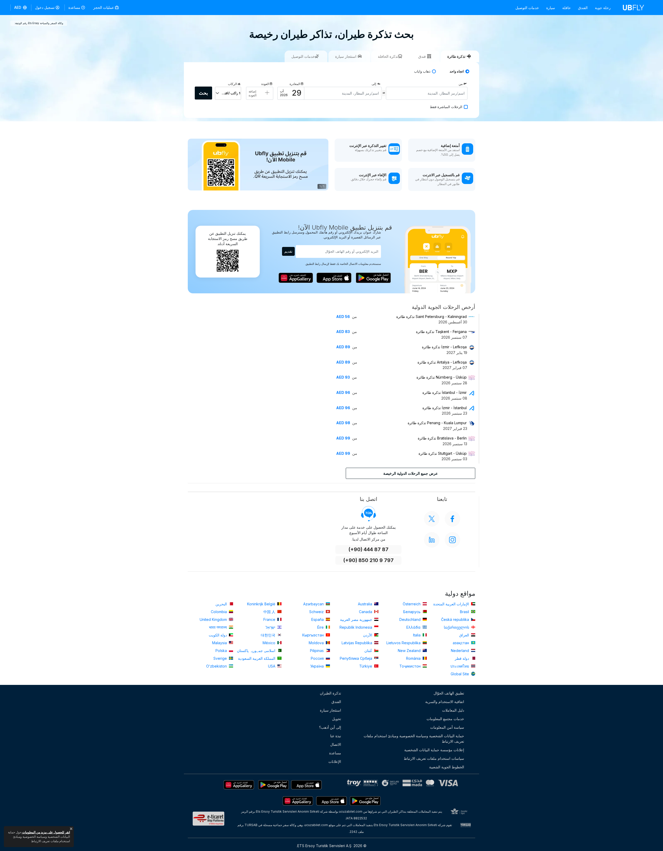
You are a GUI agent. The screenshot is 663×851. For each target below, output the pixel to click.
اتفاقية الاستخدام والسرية (444, 701)
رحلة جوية (603, 7)
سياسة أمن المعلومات (447, 727)
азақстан (461, 643)
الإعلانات (334, 761)
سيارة (550, 7)
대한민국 (268, 635)
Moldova (317, 643)
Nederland (460, 650)
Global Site (460, 674)
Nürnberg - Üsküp (441, 377)
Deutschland (410, 619)
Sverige (220, 658)
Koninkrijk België (261, 604)
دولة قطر (462, 658)
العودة (265, 84)
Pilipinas (317, 650)
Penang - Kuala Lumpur (437, 423)
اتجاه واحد (457, 71)
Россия (318, 658)
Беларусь (412, 611)
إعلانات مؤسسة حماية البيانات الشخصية (434, 750)
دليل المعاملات (453, 710)
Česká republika (455, 619)
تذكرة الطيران (330, 693)
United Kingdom (214, 619)
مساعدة (74, 7)
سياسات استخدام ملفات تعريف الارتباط (434, 758)
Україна (317, 666)
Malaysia (220, 643)
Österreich (412, 604)
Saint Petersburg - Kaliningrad (431, 316)
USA (272, 666)
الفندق (583, 7)
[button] (21, 7)
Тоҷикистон (410, 666)
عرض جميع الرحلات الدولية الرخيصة (410, 473)
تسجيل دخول (45, 7)
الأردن (368, 635)
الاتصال (335, 744)
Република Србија (356, 658)
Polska (221, 650)
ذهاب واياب (422, 71)
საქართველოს (457, 627)
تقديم (288, 251)
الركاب (232, 84)
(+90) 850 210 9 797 (368, 560)
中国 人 (269, 611)
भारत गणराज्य (218, 627)
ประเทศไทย (460, 666)
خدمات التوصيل (527, 7)
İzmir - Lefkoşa (444, 347)
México (269, 643)
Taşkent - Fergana (441, 331)
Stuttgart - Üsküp (443, 453)
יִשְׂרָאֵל (271, 627)
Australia (365, 604)
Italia (417, 635)
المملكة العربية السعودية (257, 658)
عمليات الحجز (104, 7)
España (318, 619)
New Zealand (410, 650)
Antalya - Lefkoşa (442, 362)
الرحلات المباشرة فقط (446, 107)
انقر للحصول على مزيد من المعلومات (45, 832)
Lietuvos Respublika (404, 643)
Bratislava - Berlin (442, 438)
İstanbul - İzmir (444, 392)
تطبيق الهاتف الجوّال (449, 693)
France (269, 619)
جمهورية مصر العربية (356, 619)
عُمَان (368, 650)
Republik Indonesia (356, 627)
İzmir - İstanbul (444, 408)
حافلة (566, 7)
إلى (374, 84)
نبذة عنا (335, 736)
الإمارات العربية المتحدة (451, 604)
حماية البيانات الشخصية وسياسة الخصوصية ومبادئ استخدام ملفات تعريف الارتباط (414, 738)
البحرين (221, 604)
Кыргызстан (313, 635)
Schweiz (317, 611)
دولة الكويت (218, 635)
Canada (366, 611)
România (414, 658)
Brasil (465, 611)
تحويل (336, 719)
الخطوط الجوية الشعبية (446, 767)
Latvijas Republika (357, 643)
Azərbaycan (314, 604)
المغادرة (295, 84)
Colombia (219, 611)
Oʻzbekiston (217, 666)
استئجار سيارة (330, 710)
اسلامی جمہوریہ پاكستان (256, 650)
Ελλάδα (414, 627)
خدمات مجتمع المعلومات (445, 719)
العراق (464, 635)
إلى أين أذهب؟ (330, 727)
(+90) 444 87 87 (368, 549)
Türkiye (366, 666)
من (461, 84)
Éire (321, 627)
